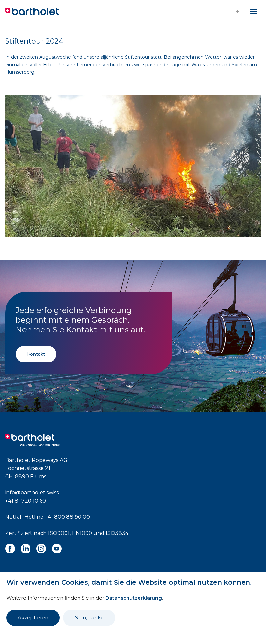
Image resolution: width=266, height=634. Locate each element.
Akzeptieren (33, 618)
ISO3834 (117, 533)
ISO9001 (59, 533)
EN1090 (82, 533)
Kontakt (36, 354)
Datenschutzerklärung (133, 598)
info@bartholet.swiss (32, 493)
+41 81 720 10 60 (25, 501)
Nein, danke (89, 618)
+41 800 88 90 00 (67, 517)
